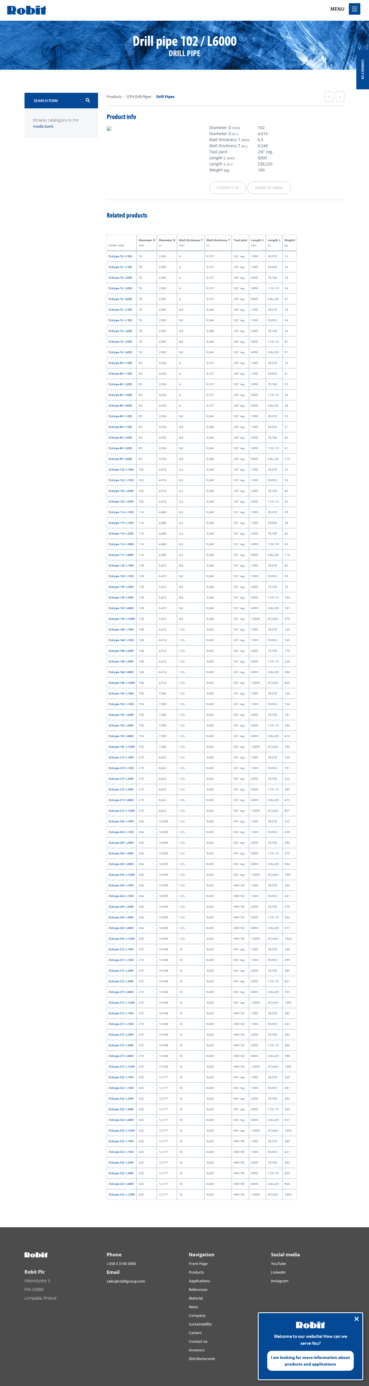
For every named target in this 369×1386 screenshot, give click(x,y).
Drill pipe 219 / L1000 (121, 757)
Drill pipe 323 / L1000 (121, 1077)
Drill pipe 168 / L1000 (121, 629)
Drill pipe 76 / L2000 (120, 278)
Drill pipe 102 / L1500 (121, 480)
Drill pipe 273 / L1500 (121, 960)
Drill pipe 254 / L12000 (122, 875)
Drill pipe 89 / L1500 (120, 373)
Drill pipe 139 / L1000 (121, 565)
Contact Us (198, 1341)
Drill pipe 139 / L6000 (121, 608)
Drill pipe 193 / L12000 (122, 747)
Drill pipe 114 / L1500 (121, 523)
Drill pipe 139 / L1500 (121, 576)
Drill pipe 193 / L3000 (121, 725)
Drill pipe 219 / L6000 (121, 800)
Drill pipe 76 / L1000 (120, 256)
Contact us (228, 187)
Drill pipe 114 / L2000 (121, 533)
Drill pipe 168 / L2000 (121, 651)
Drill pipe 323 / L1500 (121, 1088)
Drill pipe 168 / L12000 (122, 683)
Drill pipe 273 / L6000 (121, 992)
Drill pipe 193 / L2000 (121, 715)
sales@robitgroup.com (126, 1281)
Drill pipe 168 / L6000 (121, 672)
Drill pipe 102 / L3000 (121, 501)
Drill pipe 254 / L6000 (121, 864)
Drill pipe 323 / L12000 (122, 1130)
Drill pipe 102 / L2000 (121, 491)
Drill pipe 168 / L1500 (121, 640)
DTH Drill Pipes (139, 96)
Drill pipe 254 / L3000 (121, 853)
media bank (43, 126)
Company (197, 1315)
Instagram (280, 1280)
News (193, 1306)
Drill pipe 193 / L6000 (121, 736)
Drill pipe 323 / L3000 (121, 1109)
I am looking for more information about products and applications (310, 1361)
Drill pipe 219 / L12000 (122, 811)
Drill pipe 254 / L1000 (121, 821)
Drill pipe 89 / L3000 (120, 395)
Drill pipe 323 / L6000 (121, 1120)
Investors (197, 1350)
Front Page (198, 1263)
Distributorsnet (202, 1358)
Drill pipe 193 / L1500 (121, 704)
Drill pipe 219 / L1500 (121, 768)
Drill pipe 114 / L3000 (121, 544)
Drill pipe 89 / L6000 (120, 405)
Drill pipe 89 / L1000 (120, 363)
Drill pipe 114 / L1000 (121, 512)
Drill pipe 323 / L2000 (121, 1098)
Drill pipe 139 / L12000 (122, 619)
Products (114, 96)
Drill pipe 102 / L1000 (121, 469)
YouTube (278, 1263)
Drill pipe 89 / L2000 (120, 384)
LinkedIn (278, 1272)
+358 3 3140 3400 (121, 1263)
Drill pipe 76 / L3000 (120, 288)
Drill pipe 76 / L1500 (120, 267)
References (198, 1289)
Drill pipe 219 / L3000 (121, 789)
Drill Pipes (165, 96)
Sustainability (200, 1324)
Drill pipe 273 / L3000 (121, 981)
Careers (195, 1332)
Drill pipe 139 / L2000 (121, 587)
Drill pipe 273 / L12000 (122, 1002)
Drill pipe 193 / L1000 (121, 693)
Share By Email (269, 187)
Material (196, 1298)
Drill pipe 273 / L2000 (121, 971)
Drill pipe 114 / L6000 (121, 555)
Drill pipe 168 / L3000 (121, 661)
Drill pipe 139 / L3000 (121, 597)
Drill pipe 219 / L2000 (121, 779)
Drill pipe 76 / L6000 (120, 299)
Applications (199, 1280)
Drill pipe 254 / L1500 (121, 832)
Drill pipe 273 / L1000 (121, 949)
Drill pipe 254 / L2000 (121, 843)
